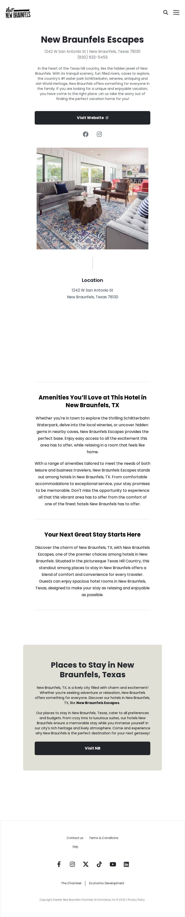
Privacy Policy (136, 900)
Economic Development (106, 883)
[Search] (166, 12)
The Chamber (71, 883)
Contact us (75, 838)
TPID (75, 847)
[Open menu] (176, 12)
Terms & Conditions (103, 838)
